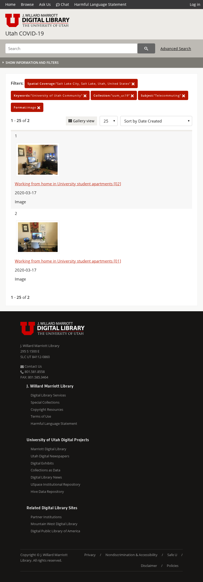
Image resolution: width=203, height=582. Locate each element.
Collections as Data (45, 470)
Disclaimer (149, 565)
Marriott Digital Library (48, 448)
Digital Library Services (48, 395)
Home (10, 4)
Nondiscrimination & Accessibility (131, 554)
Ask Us (45, 4)
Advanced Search (175, 48)
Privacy (90, 554)
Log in (195, 4)
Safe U (172, 554)
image (25, 107)
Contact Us (33, 366)
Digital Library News (46, 477)
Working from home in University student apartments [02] (68, 183)
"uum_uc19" (112, 95)
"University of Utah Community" (49, 95)
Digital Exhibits (42, 463)
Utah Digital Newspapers (50, 456)
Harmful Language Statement (100, 4)
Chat (64, 4)
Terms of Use (41, 416)
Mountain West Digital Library (54, 523)
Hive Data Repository (47, 491)
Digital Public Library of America (55, 531)
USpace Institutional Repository (55, 484)
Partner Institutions (46, 517)
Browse (27, 4)
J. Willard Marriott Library (39, 345)
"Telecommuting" (161, 95)
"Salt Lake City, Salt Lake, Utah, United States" (79, 83)
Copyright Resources (47, 409)
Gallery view (83, 120)
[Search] (146, 48)
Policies (172, 565)
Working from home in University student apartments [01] (68, 261)
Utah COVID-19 (24, 33)
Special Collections (45, 402)
